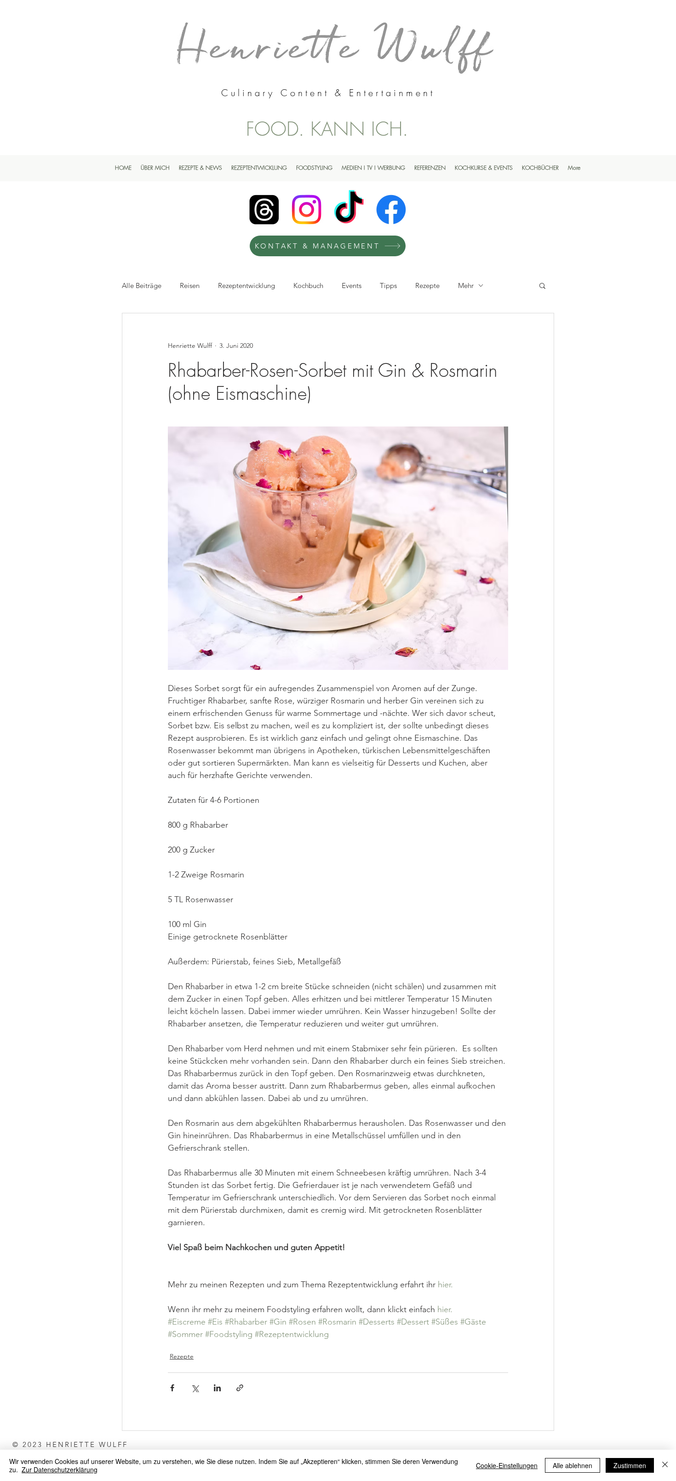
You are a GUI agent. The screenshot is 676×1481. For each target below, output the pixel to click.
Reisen (190, 285)
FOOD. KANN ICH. (327, 128)
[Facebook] (391, 209)
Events (351, 285)
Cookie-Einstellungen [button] (507, 1465)
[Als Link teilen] (239, 1387)
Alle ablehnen (572, 1465)
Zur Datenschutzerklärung (59, 1469)
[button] (542, 285)
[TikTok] (348, 209)
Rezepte (427, 285)
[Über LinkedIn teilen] (217, 1387)
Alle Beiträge (141, 285)
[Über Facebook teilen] (172, 1387)
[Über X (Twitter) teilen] (194, 1387)
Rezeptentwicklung (246, 285)
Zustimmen (629, 1465)
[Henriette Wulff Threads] (264, 209)
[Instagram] (306, 209)
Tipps (388, 285)
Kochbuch (308, 285)
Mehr (466, 285)
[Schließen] (664, 1465)
